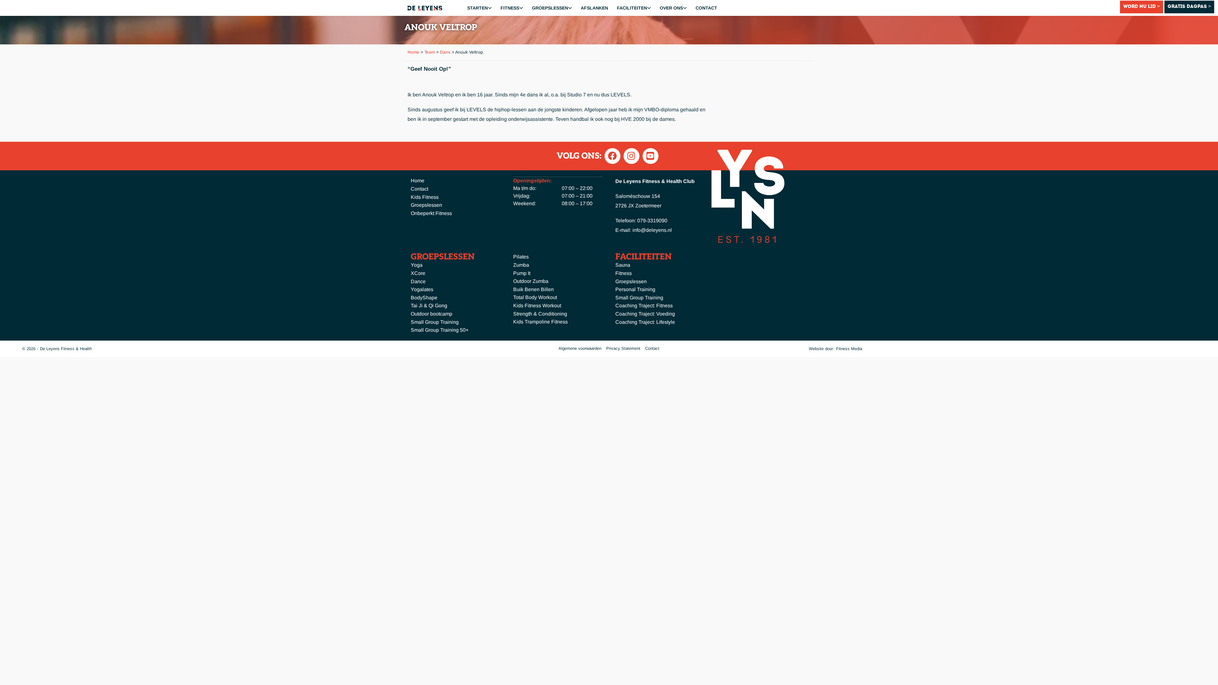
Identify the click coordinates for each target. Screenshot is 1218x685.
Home (413, 52)
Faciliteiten (632, 7)
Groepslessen (550, 7)
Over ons (671, 7)
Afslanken (594, 7)
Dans (445, 52)
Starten (477, 7)
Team (429, 52)
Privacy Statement (623, 348)
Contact (706, 7)
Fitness (510, 7)
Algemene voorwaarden (580, 348)
